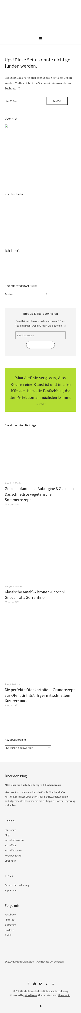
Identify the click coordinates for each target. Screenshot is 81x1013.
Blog (7, 835)
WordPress (31, 995)
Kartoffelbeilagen (12, 684)
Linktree (9, 930)
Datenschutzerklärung (17, 885)
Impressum (11, 890)
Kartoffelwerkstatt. (32, 991)
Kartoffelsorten (13, 850)
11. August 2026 (12, 602)
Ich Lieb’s (12, 250)
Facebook (10, 914)
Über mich (10, 860)
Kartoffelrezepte (14, 840)
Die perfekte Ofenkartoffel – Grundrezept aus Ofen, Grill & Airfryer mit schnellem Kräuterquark (40, 695)
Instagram (10, 925)
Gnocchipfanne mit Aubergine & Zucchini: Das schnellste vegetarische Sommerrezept (39, 494)
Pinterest (10, 919)
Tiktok (8, 935)
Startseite (10, 830)
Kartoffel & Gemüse (13, 483)
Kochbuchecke (13, 855)
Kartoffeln (10, 845)
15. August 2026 (12, 504)
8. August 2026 (11, 705)
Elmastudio (64, 995)
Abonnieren (40, 345)
